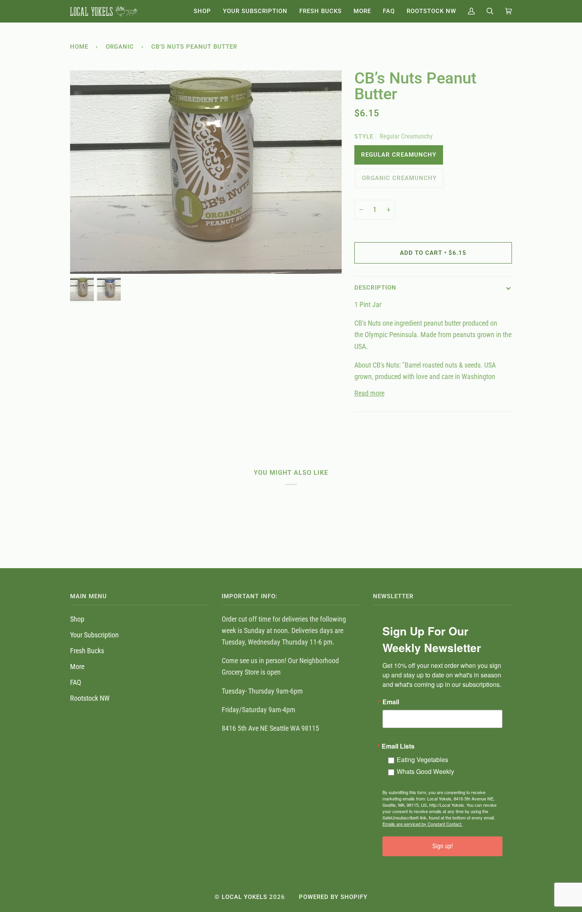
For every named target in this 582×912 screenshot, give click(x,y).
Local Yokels (244, 897)
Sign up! (442, 846)
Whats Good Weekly (425, 771)
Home (79, 46)
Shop (77, 619)
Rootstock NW (90, 698)
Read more (369, 393)
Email (390, 702)
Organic (120, 46)
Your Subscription (94, 635)
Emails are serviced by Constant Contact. (422, 824)
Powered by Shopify (333, 897)
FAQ (75, 682)
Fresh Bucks (87, 651)
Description (375, 287)
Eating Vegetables (422, 759)
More (77, 666)
